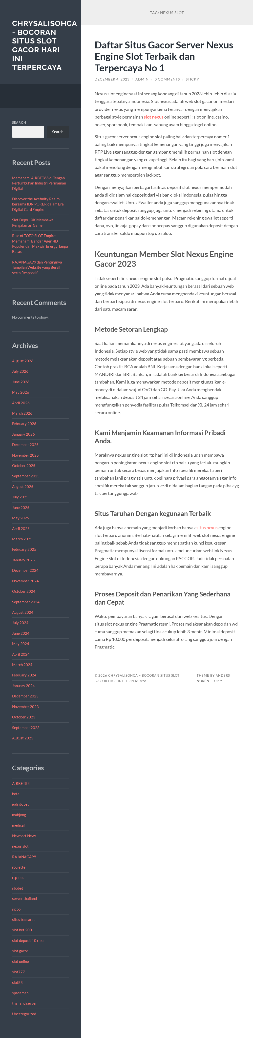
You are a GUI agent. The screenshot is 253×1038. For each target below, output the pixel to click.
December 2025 (25, 444)
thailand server (24, 1003)
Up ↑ (218, 681)
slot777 (18, 972)
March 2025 (22, 539)
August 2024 (22, 612)
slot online (20, 961)
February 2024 (24, 675)
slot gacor (20, 951)
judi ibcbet (20, 804)
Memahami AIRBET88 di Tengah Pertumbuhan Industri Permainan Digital (39, 183)
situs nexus (207, 527)
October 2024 (23, 591)
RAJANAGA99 (24, 857)
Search (19, 122)
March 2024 (22, 664)
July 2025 (20, 497)
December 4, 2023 (112, 79)
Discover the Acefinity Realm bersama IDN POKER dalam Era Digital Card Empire (38, 204)
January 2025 (23, 560)
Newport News (24, 836)
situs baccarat (23, 919)
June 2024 (20, 633)
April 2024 (21, 654)
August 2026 (22, 361)
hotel (16, 794)
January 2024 (23, 685)
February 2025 (24, 549)
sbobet (17, 888)
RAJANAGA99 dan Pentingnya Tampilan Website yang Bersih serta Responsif (37, 267)
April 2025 (21, 528)
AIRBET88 (21, 783)
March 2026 (22, 413)
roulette (18, 867)
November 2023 (25, 706)
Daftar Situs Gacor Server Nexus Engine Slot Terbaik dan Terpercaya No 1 (164, 56)
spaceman (20, 993)
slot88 (17, 982)
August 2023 (22, 738)
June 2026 (20, 382)
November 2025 (25, 455)
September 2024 (26, 602)
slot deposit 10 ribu (27, 940)
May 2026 (20, 392)
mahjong (19, 815)
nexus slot (20, 846)
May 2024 (20, 643)
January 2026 (23, 434)
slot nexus (154, 117)
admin (142, 79)
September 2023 (26, 727)
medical (18, 825)
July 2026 (20, 371)
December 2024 (25, 570)
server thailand (24, 898)
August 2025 (22, 486)
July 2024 (20, 622)
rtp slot (18, 877)
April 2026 (21, 403)
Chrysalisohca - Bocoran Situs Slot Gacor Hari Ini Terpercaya (44, 45)
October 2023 (23, 717)
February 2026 (24, 423)
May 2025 (20, 518)
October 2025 (23, 465)
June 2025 (20, 507)
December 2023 (25, 696)
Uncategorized (24, 1014)
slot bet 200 (22, 930)
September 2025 (26, 476)
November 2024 (25, 581)
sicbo (16, 909)
